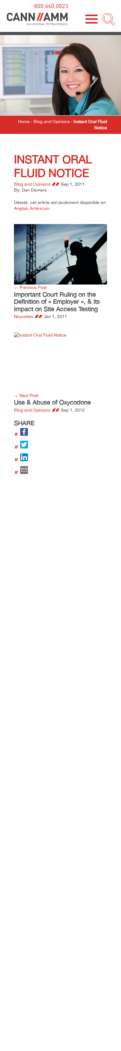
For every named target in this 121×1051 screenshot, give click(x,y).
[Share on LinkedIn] (24, 459)
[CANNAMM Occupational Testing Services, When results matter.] (37, 19)
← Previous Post (30, 287)
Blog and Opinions (52, 121)
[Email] (24, 472)
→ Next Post (26, 395)
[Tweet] (24, 446)
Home (24, 121)
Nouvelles (23, 316)
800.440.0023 (51, 5)
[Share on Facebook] (24, 434)
